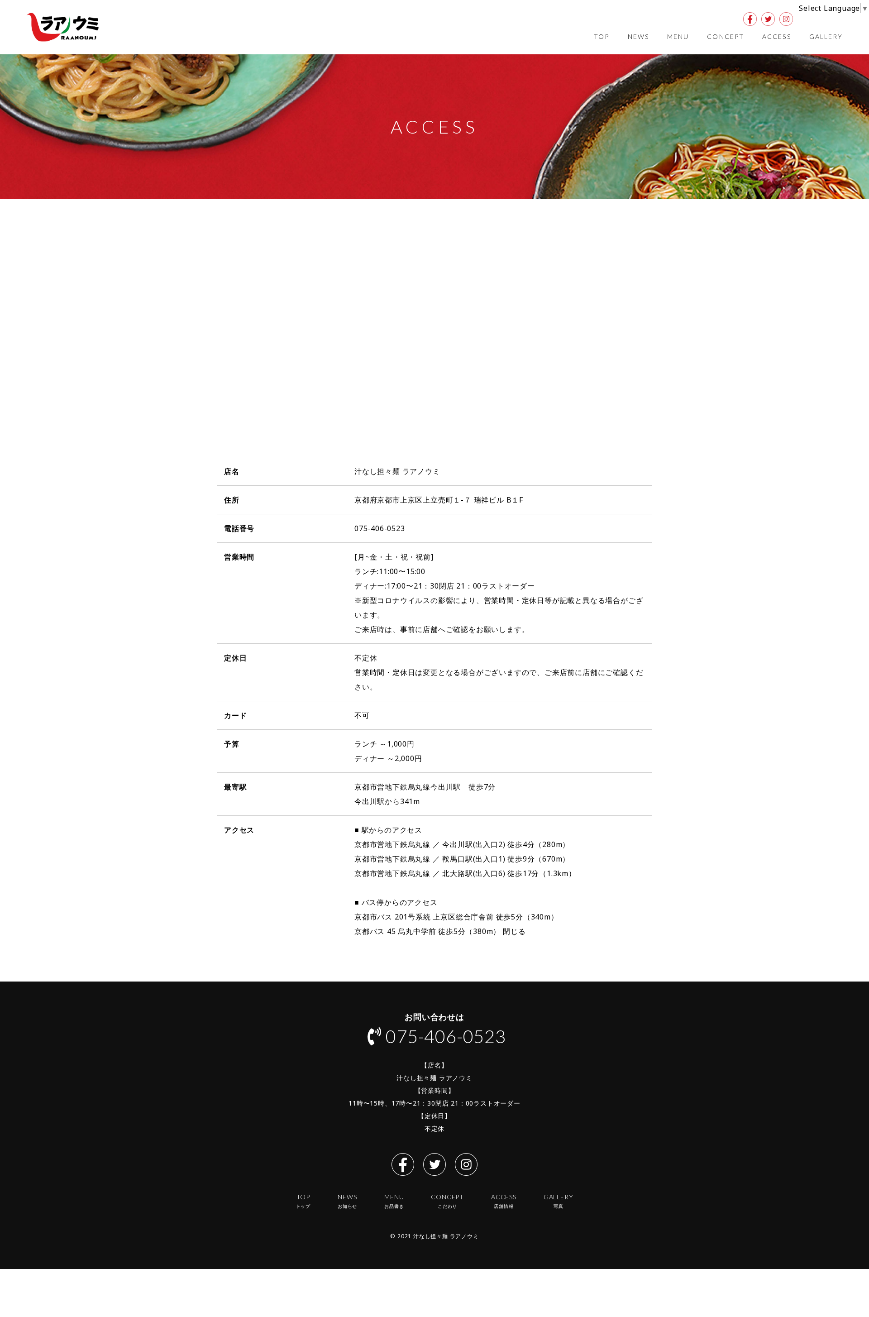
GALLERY (826, 36)
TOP (601, 36)
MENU (678, 36)
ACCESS (776, 36)
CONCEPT (725, 36)
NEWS (638, 36)
